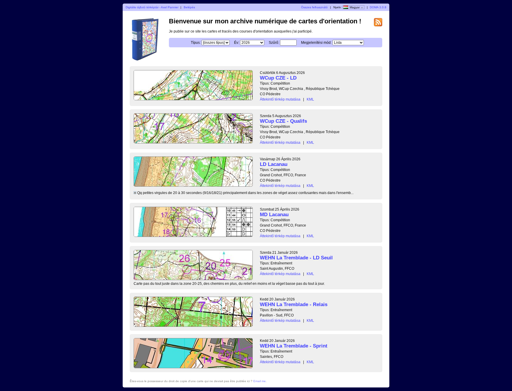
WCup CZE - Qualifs (283, 121)
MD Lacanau (274, 214)
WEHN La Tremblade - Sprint (293, 346)
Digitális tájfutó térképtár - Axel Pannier (152, 7)
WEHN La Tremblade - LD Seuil (296, 258)
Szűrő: (274, 43)
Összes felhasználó (314, 7)
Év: (236, 43)
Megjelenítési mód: (316, 43)
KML (310, 99)
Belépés (189, 7)
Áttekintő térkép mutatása (280, 99)
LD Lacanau (273, 164)
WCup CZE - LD (278, 78)
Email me (259, 381)
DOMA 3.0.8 (378, 7)
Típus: (196, 43)
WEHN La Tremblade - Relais (293, 304)
